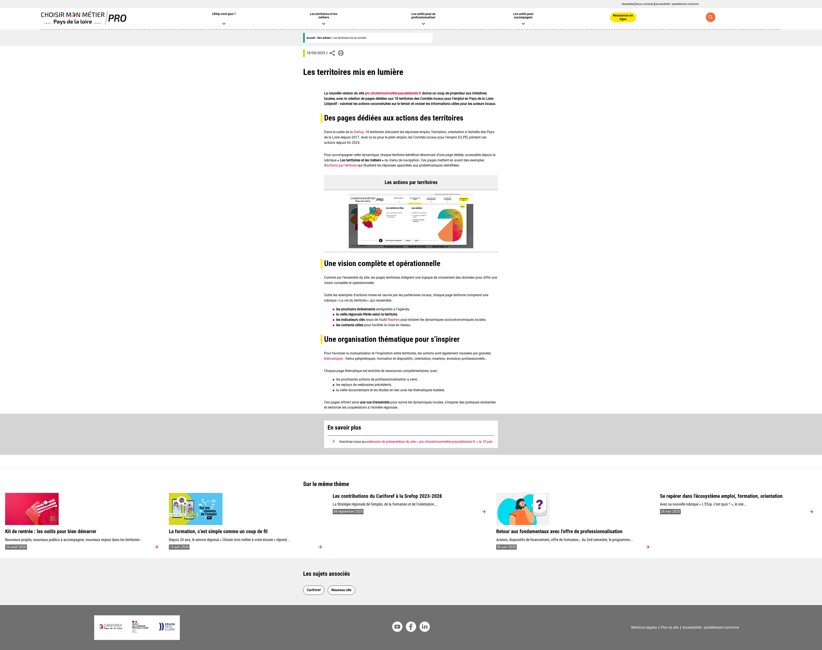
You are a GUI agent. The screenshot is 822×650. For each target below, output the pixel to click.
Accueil (311, 37)
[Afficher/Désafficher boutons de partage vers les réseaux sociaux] (332, 53)
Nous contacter (645, 4)
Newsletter (628, 4)
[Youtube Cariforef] (397, 628)
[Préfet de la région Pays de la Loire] (140, 631)
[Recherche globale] (710, 17)
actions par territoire (342, 165)
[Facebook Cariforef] (411, 628)
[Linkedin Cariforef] (425, 628)
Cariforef (314, 590)
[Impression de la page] (340, 53)
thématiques (333, 359)
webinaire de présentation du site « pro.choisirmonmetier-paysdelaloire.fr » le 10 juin (429, 442)
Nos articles (324, 37)
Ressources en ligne (623, 17)
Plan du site (670, 627)
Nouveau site (341, 590)
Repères (394, 320)
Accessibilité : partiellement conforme (677, 4)
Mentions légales (644, 627)
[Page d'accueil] (83, 24)
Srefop (359, 132)
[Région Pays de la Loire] (167, 629)
